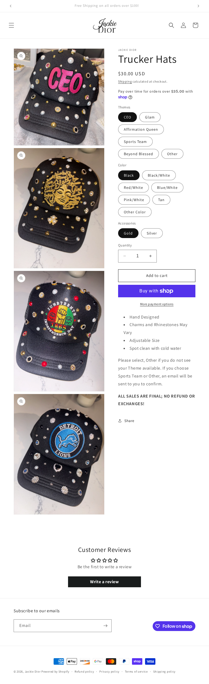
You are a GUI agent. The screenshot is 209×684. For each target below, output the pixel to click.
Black (129, 175)
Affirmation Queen (141, 129)
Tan (161, 199)
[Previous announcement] (11, 6)
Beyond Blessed (138, 153)
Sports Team (135, 141)
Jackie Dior (33, 671)
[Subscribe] (105, 625)
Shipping (125, 81)
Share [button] (129, 420)
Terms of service (136, 671)
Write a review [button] (104, 582)
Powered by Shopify (55, 671)
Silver (152, 233)
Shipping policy (164, 671)
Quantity (125, 245)
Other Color (135, 212)
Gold (128, 233)
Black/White (159, 175)
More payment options (157, 304)
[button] (11, 25)
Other (172, 153)
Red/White (133, 187)
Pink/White (134, 199)
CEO (127, 117)
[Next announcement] (198, 6)
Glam (150, 117)
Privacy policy (109, 671)
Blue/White (167, 187)
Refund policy (84, 671)
